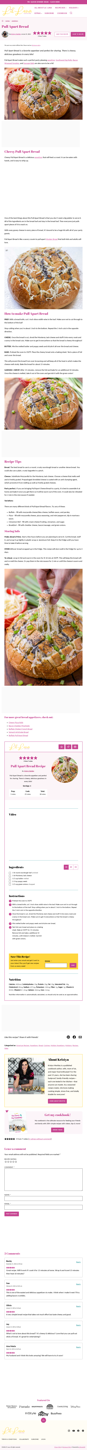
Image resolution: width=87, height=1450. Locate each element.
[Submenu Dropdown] (66, 8)
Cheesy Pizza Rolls (16, 723)
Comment (9, 1167)
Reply (78, 1262)
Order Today (57, 1130)
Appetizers (15, 21)
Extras (37, 13)
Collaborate (24, 1439)
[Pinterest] (83, 1430)
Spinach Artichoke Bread (19, 732)
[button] (35, 33)
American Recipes (22, 1046)
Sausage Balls (29, 63)
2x (71, 867)
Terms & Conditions (9, 1439)
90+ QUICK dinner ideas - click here (43, 2)
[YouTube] (73, 1430)
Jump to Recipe (78, 34)
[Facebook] (78, 1430)
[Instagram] (69, 1430)
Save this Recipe (62, 34)
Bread (41, 1046)
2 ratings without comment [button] (40, 1139)
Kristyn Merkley (16, 34)
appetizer (51, 60)
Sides (6, 1048)
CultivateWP (82, 1447)
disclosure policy (36, 45)
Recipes (7, 21)
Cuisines (47, 1046)
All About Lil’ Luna (43, 8)
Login (43, 1439)
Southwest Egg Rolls (64, 60)
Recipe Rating (10, 1159)
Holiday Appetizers (58, 1046)
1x (66, 867)
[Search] (71, 13)
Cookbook (62, 13)
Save (73, 965)
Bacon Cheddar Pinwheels (19, 726)
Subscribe (49, 13)
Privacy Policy (57, 1447)
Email (48, 961)
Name (7, 1195)
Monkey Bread (52, 239)
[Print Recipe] (75, 746)
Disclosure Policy (67, 1447)
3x (76, 867)
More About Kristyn (57, 1101)
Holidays (73, 8)
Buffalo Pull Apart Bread (18, 736)
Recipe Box (60, 8)
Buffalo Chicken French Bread (20, 729)
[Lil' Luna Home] (17, 10)
